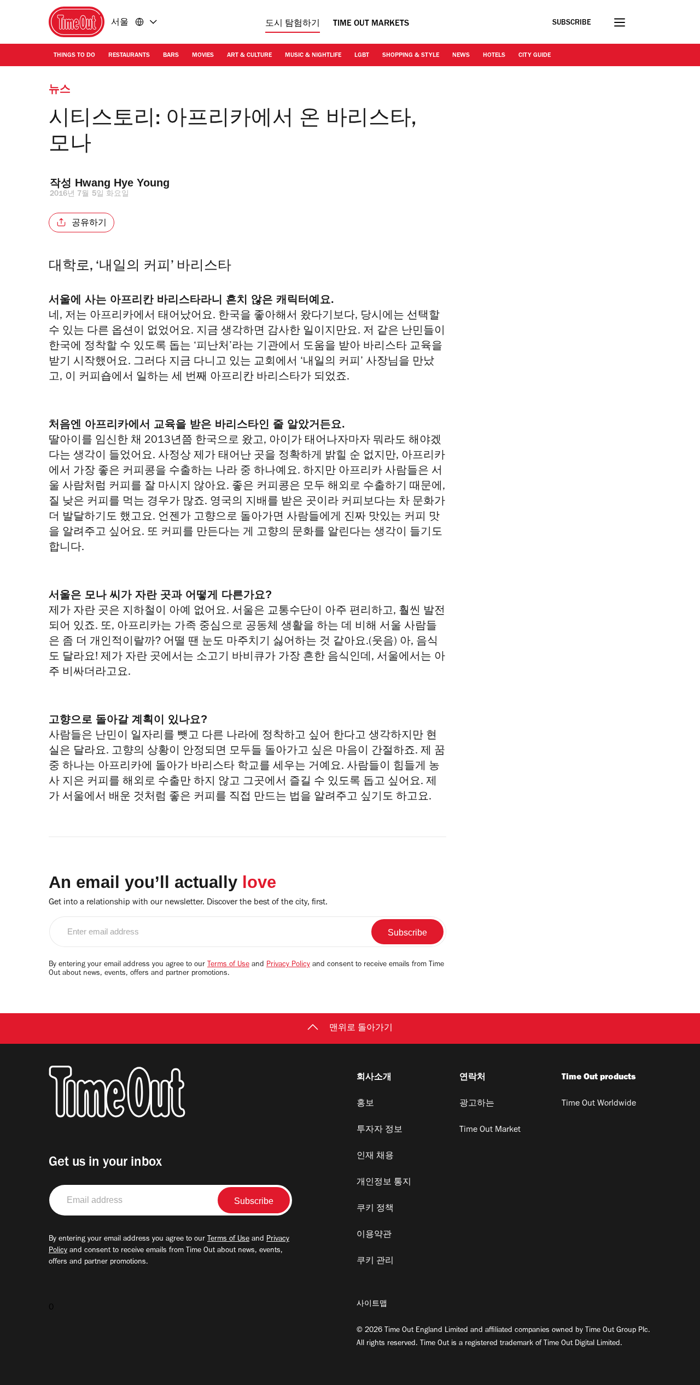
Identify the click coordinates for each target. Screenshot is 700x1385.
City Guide (534, 55)
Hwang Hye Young (122, 183)
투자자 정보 (379, 1130)
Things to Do (74, 55)
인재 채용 (375, 1156)
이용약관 (374, 1235)
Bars (171, 55)
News (461, 55)
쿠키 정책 (375, 1209)
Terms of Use (228, 965)
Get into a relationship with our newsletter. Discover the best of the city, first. (188, 902)
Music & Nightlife (313, 55)
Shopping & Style (410, 55)
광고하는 (476, 1104)
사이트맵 (372, 1304)
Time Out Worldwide (599, 1104)
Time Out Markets (371, 24)
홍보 (365, 1104)
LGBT (361, 55)
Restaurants (129, 55)
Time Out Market (490, 1130)
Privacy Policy (288, 965)
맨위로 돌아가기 (361, 1028)
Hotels (494, 55)
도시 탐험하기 (292, 24)
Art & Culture (249, 55)
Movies (203, 55)
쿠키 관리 (375, 1261)
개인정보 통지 (384, 1182)
